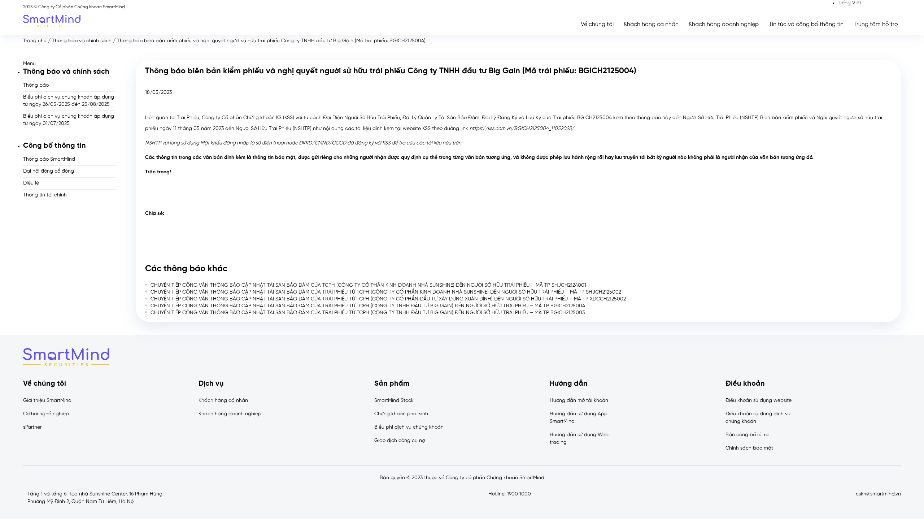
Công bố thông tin (54, 146)
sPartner (32, 427)
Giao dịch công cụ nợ (399, 440)
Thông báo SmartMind (49, 159)
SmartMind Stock (394, 400)
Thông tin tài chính (45, 195)
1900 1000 (519, 494)
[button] (69, 63)
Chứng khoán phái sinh (401, 414)
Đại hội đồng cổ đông (48, 171)
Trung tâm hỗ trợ (876, 24)
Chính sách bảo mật (749, 448)
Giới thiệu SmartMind (47, 400)
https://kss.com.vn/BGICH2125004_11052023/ (522, 128)
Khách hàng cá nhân (651, 24)
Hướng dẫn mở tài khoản (579, 400)
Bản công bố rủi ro (746, 435)
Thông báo (36, 85)
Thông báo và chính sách (82, 41)
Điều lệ (31, 183)
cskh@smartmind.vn (878, 494)
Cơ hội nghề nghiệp (46, 414)
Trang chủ (35, 41)
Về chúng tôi (597, 24)
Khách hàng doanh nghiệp (724, 24)
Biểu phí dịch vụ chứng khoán (409, 427)
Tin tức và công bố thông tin (806, 24)
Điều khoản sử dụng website (758, 400)
